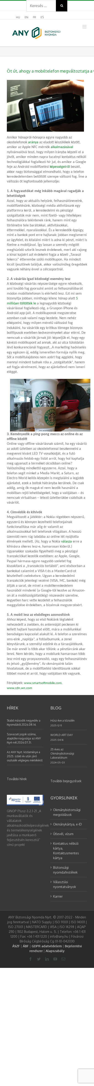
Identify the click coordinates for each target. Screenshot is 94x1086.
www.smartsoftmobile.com (43, 683)
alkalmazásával (62, 147)
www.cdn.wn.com (19, 688)
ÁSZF (16, 946)
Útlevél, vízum (63, 834)
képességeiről (60, 167)
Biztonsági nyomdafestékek (65, 870)
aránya (33, 142)
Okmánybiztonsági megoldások (67, 812)
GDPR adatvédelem (47, 946)
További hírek (17, 779)
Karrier (58, 896)
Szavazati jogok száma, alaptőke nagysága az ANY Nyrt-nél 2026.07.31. (24, 738)
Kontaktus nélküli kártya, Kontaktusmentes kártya (66, 851)
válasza (66, 541)
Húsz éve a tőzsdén (62, 720)
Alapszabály (55, 951)
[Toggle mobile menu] (84, 26)
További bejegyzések (65, 781)
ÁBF (26, 946)
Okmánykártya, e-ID (67, 824)
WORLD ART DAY (61, 735)
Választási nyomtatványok (64, 884)
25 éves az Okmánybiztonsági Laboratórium (62, 753)
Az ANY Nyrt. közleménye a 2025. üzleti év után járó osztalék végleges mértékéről (24, 756)
